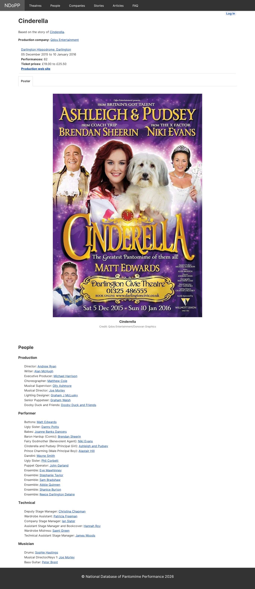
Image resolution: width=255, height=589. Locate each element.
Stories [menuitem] (99, 5)
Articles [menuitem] (118, 5)
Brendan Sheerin (69, 436)
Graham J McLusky (64, 395)
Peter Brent (50, 562)
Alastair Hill (87, 451)
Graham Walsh (60, 400)
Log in (230, 13)
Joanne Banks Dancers (51, 431)
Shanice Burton (50, 489)
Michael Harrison (65, 376)
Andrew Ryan (47, 366)
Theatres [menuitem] (35, 5)
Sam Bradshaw (50, 480)
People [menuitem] (55, 5)
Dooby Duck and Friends (78, 405)
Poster (25, 81)
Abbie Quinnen (50, 485)
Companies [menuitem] (77, 5)
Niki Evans (85, 441)
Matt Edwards (47, 422)
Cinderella (57, 32)
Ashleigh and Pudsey (93, 446)
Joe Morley (57, 390)
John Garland (59, 465)
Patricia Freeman (65, 516)
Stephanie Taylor (51, 475)
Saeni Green (60, 530)
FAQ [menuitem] (135, 5)
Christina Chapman (72, 511)
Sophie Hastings (46, 552)
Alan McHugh (43, 371)
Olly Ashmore (62, 386)
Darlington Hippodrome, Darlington (46, 49)
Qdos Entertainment (64, 40)
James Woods (85, 535)
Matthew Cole (57, 381)
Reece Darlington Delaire (57, 494)
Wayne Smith (46, 456)
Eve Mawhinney (51, 470)
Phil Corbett (49, 460)
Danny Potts (50, 427)
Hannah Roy (92, 526)
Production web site (35, 69)
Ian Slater (68, 521)
